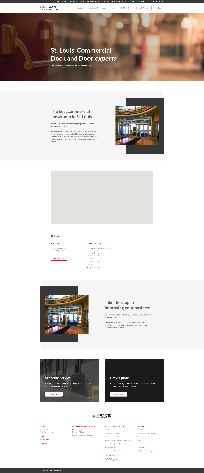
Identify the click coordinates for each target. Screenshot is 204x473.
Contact (139, 444)
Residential (125, 8)
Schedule (54, 394)
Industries (105, 8)
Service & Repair (92, 8)
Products (79, 8)
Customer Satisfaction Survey (147, 433)
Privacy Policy (142, 447)
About (115, 8)
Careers (139, 440)
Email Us (43, 443)
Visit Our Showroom (144, 430)
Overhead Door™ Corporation (147, 451)
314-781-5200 (44, 439)
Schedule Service (142, 8)
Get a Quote (157, 8)
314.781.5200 (157, 1)
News (139, 437)
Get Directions (58, 258)
